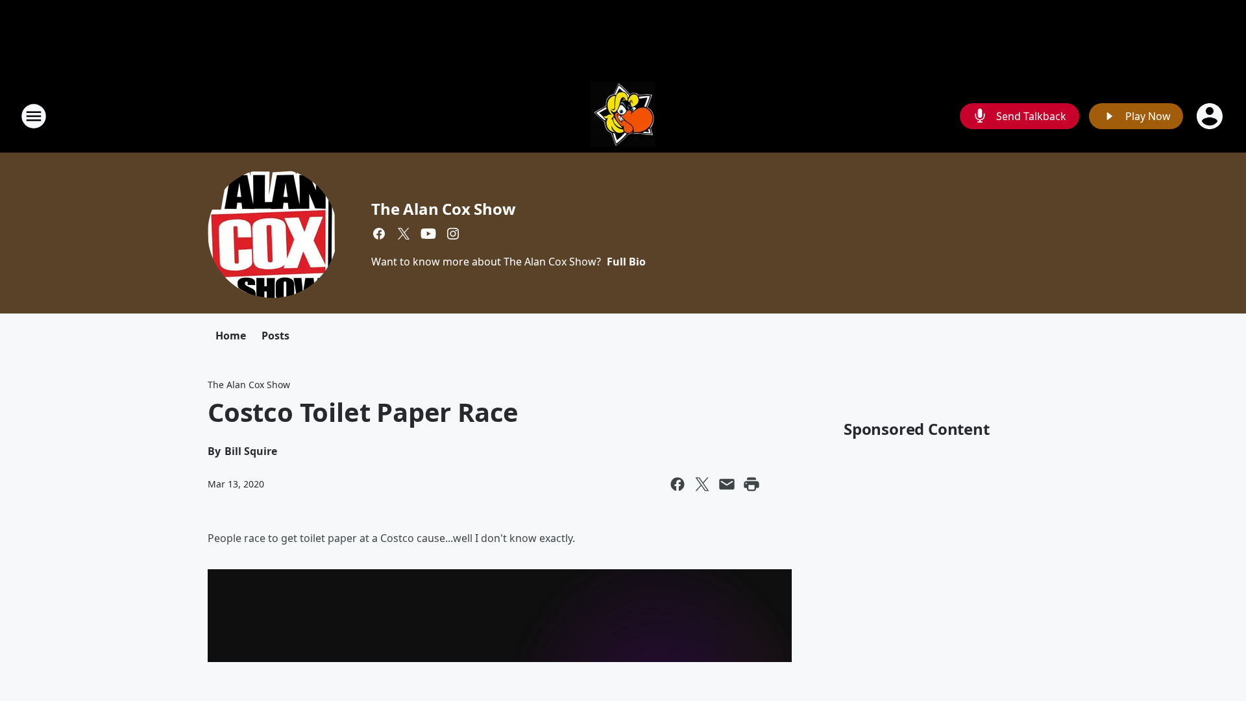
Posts (275, 335)
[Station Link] (623, 116)
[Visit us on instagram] (453, 233)
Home (230, 335)
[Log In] (1211, 116)
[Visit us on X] (403, 233)
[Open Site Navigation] (34, 116)
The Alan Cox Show (443, 208)
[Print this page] (751, 484)
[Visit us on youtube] (428, 233)
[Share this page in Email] (727, 484)
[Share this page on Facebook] (677, 484)
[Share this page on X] (702, 484)
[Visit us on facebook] (379, 233)
